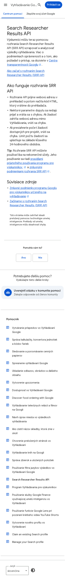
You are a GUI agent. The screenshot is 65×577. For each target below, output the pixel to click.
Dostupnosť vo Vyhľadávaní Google (32, 390)
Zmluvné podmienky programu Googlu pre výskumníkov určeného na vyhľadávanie (33, 192)
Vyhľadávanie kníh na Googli (28, 452)
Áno (23, 257)
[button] (5, 5)
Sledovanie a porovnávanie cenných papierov (32, 353)
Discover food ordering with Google (32, 397)
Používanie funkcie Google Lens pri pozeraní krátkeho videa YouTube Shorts (35, 513)
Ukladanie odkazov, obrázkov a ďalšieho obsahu (35, 373)
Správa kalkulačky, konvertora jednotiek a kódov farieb (34, 341)
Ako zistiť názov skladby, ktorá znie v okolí (33, 431)
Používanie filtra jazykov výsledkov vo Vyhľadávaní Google (33, 470)
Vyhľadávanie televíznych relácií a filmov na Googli (34, 407)
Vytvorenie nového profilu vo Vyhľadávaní (28, 524)
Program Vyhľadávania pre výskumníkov (34, 487)
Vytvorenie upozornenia (25, 382)
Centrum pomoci (12, 13)
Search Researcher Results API (30, 479)
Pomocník (12, 319)
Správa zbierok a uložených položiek (33, 460)
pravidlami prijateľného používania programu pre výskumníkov (30, 163)
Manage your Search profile (28, 542)
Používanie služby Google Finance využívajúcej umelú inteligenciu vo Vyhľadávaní (31, 499)
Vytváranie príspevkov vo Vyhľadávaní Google (33, 330)
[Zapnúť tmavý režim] (33, 570)
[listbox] (17, 570)
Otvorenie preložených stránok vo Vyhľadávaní (31, 443)
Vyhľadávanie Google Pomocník (25, 5)
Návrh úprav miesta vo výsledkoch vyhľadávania (31, 419)
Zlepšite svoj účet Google (41, 13)
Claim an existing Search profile (30, 534)
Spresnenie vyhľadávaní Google (30, 363)
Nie (40, 257)
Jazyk (12, 566)
